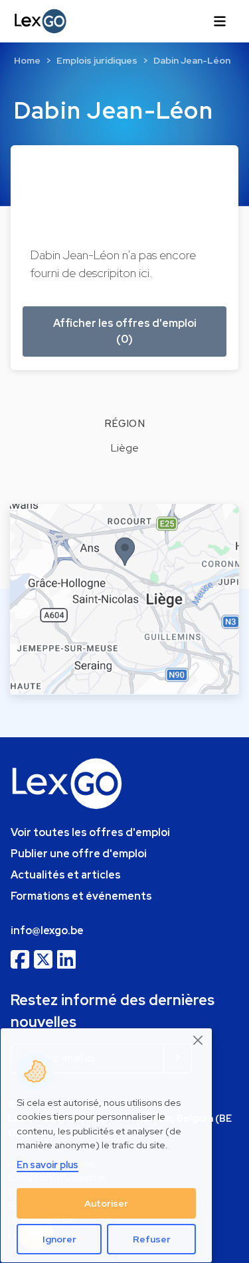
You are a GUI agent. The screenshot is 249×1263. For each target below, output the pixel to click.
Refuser (152, 1239)
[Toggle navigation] (219, 21)
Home (27, 60)
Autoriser (106, 1203)
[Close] (198, 1041)
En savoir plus (47, 1164)
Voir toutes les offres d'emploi (90, 832)
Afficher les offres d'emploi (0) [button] (125, 331)
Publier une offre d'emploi (79, 854)
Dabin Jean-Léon (191, 60)
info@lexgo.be (47, 930)
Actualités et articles (66, 875)
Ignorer (59, 1239)
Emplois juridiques (96, 60)
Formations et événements (81, 896)
